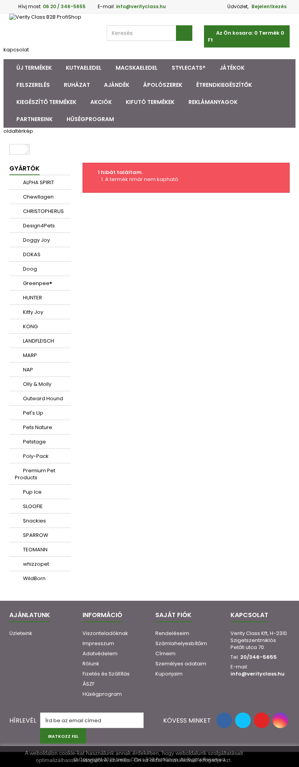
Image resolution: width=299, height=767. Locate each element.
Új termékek (34, 68)
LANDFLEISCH (38, 341)
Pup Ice (32, 492)
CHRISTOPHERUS (43, 211)
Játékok (232, 68)
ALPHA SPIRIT (38, 182)
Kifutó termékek (150, 102)
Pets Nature (37, 427)
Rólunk (91, 663)
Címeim (165, 653)
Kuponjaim (169, 673)
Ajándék (116, 85)
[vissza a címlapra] (17, 149)
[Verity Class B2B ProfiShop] (52, 30)
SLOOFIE (32, 506)
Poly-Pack (35, 456)
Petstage (34, 441)
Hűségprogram (90, 119)
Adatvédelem (100, 653)
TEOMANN (34, 549)
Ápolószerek (162, 85)
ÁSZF (89, 684)
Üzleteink (20, 633)
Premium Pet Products (35, 474)
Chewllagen (38, 197)
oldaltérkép (18, 131)
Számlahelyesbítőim (181, 643)
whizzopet (35, 564)
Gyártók (24, 168)
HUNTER (32, 297)
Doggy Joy (36, 240)
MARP (29, 355)
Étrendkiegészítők (224, 85)
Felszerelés (33, 85)
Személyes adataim (180, 663)
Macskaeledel (137, 68)
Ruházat (77, 85)
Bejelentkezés (269, 6)
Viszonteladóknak (105, 633)
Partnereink (34, 119)
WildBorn (34, 578)
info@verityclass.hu (257, 673)
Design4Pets (38, 225)
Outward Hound (42, 398)
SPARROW (35, 535)
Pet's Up (32, 413)
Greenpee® (37, 283)
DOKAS (31, 254)
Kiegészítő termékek (46, 102)
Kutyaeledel (84, 68)
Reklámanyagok (212, 102)
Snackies (34, 520)
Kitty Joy (32, 312)
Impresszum (98, 643)
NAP (27, 369)
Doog (29, 269)
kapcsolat (16, 49)
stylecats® (189, 68)
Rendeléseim (172, 633)
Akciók (101, 102)
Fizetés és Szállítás (106, 673)
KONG (30, 326)
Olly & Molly (36, 384)
